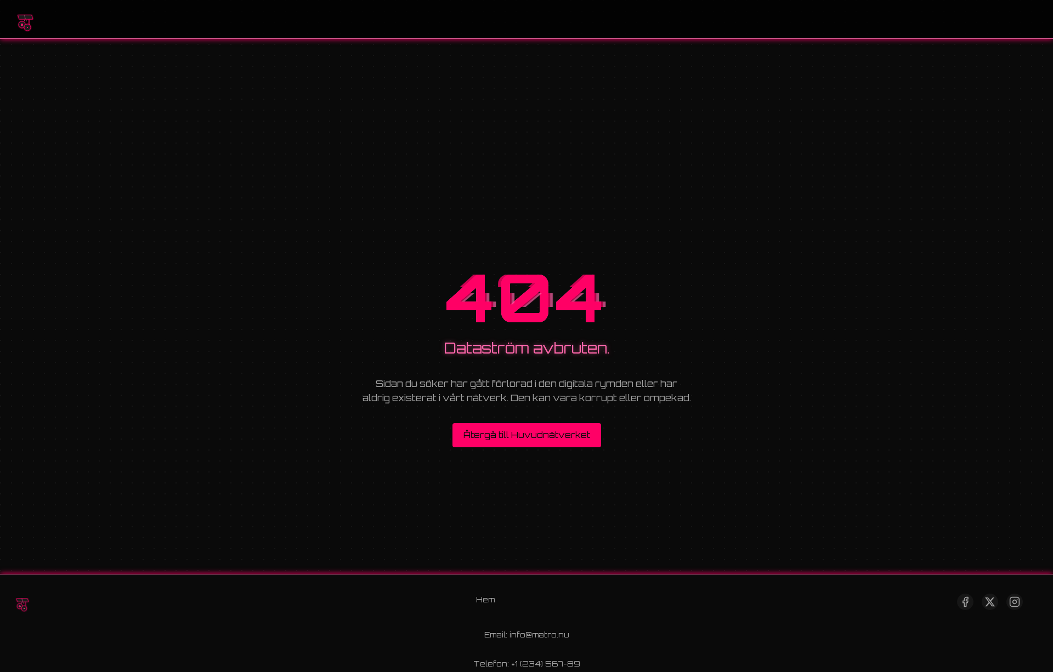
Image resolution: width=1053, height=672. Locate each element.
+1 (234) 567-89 (545, 663)
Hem (485, 599)
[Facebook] (965, 602)
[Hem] (24, 19)
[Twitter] (990, 602)
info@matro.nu (539, 634)
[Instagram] (1014, 602)
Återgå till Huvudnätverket (526, 435)
